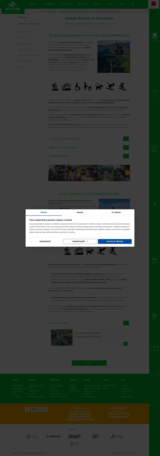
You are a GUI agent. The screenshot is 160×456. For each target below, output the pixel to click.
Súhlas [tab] (44, 212)
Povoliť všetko (115, 241)
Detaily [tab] (80, 212)
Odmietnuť (45, 241)
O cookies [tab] (116, 212)
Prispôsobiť (78, 241)
